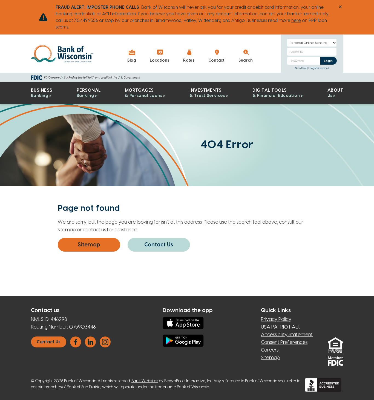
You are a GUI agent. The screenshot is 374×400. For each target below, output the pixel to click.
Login (330, 60)
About (335, 93)
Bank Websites (144, 381)
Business (42, 93)
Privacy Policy (276, 319)
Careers (269, 350)
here (296, 20)
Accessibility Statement (287, 334)
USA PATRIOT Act (280, 327)
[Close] (340, 7)
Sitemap (89, 245)
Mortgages (143, 93)
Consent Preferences (284, 342)
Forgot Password (319, 68)
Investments (207, 93)
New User (300, 68)
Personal (89, 93)
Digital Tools (276, 93)
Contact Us (158, 245)
